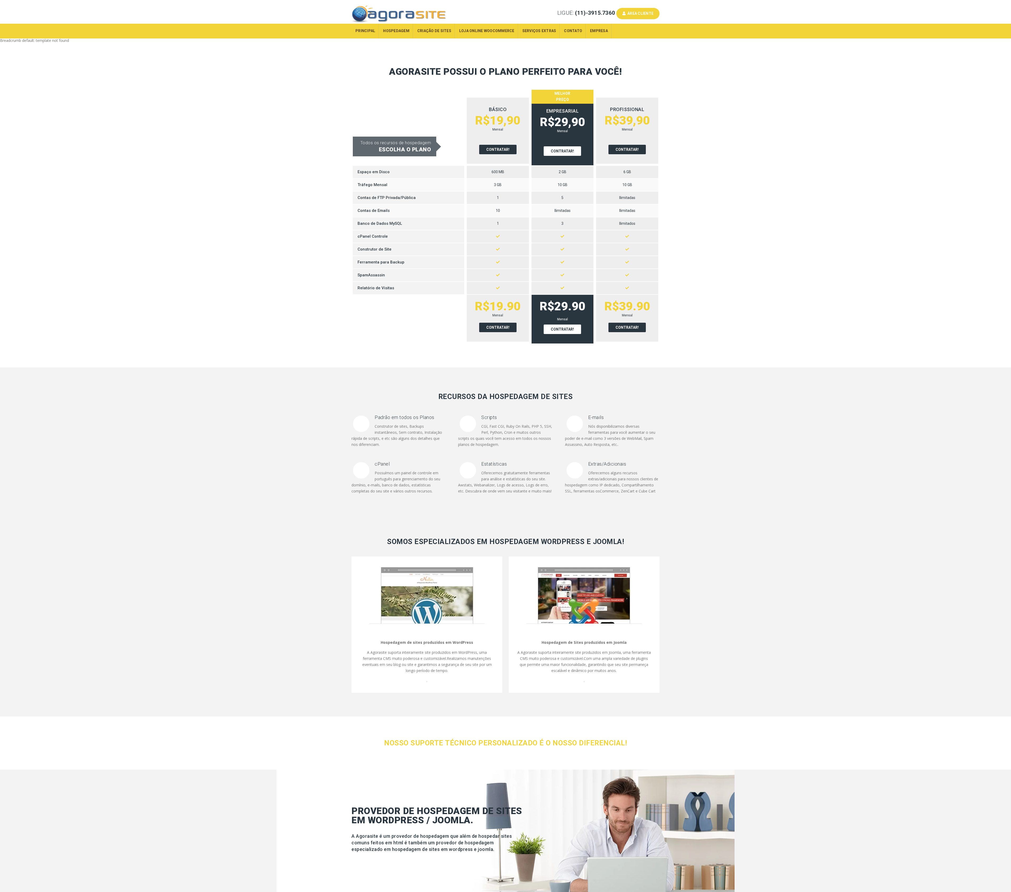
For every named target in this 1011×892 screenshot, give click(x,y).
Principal (365, 31)
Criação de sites (434, 31)
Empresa (599, 31)
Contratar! (497, 149)
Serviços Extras (539, 31)
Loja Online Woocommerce (486, 31)
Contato (573, 31)
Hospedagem (396, 31)
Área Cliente (640, 13)
